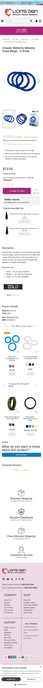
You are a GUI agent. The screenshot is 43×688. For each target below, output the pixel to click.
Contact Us (8, 613)
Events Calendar (30, 627)
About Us (7, 600)
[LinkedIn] (22, 579)
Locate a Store (29, 602)
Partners (7, 605)
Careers (7, 602)
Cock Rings (35, 39)
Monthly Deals (29, 607)
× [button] (40, 667)
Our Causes (8, 610)
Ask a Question (8, 144)
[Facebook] (16, 579)
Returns (7, 635)
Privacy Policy (9, 640)
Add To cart (18, 191)
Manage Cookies (10, 643)
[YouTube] (8, 579)
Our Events (8, 607)
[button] (2, 20)
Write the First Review (30, 137)
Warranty (7, 637)
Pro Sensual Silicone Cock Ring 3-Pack (30, 357)
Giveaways (28, 610)
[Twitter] (12, 579)
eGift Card (28, 613)
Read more (14, 675)
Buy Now (12, 374)
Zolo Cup (16, 295)
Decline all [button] (31, 679)
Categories (6, 39)
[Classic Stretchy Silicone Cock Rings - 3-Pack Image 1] (21, 81)
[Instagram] (3, 579)
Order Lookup (9, 627)
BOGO (21, 31)
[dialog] (21, 676)
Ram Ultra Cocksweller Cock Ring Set (12, 358)
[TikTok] (19, 579)
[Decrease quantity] (4, 184)
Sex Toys (15, 39)
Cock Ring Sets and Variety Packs (15, 42)
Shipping (7, 632)
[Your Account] (36, 20)
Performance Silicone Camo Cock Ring (12, 417)
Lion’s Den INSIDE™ (31, 605)
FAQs (6, 630)
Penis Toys (25, 39)
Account (27, 600)
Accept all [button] (11, 679)
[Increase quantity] (12, 184)
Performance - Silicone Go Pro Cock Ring (30, 418)
